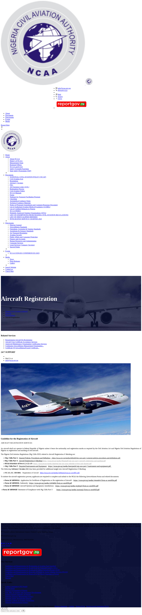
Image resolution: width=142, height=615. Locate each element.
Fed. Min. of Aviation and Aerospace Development (23, 592)
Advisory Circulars (16, 183)
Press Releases (15, 261)
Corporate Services (16, 243)
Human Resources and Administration (23, 241)
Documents (9, 115)
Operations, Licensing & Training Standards (25, 229)
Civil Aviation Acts (16, 179)
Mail (59, 94)
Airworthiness (10, 315)
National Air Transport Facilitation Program (25, 197)
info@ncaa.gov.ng (64, 88)
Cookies (71, 606)
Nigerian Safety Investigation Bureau (18, 598)
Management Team (16, 163)
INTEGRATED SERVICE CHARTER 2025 (26, 219)
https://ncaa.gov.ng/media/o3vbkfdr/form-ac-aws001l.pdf (50, 483)
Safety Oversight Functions (19, 169)
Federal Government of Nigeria (16, 590)
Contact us (9, 269)
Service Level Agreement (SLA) (97, 606)
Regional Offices (16, 165)
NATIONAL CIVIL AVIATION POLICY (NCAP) (28, 177)
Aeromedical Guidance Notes (20, 201)
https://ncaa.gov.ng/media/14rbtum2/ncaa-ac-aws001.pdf (60, 473)
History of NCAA (16, 161)
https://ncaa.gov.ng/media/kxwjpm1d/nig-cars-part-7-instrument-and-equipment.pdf (79, 466)
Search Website (10, 267)
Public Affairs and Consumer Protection (24, 237)
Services (8, 313)
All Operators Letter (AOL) (19, 187)
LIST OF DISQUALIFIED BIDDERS (23, 217)
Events (7, 119)
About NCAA (15, 159)
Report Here (5, 125)
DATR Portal (10, 588)
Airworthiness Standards (18, 227)
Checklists (13, 199)
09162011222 (62, 90)
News (12, 259)
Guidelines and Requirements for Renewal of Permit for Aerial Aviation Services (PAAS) (36, 572)
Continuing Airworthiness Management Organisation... (24, 346)
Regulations (14, 181)
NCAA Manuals (15, 193)
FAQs (60, 99)
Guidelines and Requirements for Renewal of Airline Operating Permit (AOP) (32, 570)
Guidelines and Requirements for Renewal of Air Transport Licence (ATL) (31, 568)
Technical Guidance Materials (20, 203)
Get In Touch (5, 546)
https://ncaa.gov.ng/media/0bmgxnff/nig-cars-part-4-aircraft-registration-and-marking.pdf (74, 461)
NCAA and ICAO (16, 167)
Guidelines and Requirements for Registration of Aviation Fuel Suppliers (30, 566)
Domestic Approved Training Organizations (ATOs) (28, 213)
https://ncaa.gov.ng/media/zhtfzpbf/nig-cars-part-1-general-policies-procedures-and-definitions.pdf (86, 458)
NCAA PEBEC (15, 211)
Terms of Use (80, 606)
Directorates (9, 117)
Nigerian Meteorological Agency (16, 602)
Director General (16, 225)
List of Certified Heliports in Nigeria (22, 209)
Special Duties (15, 247)
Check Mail (9, 271)
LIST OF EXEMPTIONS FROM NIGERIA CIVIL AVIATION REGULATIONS (39, 215)
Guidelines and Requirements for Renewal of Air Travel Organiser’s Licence (32, 574)
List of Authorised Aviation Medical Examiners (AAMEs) (30, 207)
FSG (11, 185)
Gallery (12, 263)
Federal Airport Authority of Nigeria (18, 594)
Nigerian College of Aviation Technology (19, 600)
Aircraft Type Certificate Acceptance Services (21, 342)
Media (7, 121)
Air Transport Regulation (18, 233)
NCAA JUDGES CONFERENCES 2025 (24, 253)
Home (7, 155)
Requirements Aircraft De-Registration (18, 340)
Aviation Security (16, 235)
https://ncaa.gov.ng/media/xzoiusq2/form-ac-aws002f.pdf (77, 490)
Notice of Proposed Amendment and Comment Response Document (34, 205)
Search (60, 97)
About (7, 113)
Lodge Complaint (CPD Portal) (16, 586)
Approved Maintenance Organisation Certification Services (26, 344)
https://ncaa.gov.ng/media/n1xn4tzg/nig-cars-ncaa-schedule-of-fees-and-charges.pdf (62, 464)
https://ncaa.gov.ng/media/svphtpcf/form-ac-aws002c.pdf (76, 486)
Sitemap (8, 578)
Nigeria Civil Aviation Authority (16, 311)
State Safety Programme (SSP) (20, 171)
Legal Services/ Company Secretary (22, 245)
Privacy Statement (61, 606)
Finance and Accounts (17, 239)
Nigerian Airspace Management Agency (19, 596)
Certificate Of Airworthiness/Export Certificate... (22, 348)
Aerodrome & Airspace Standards (21, 231)
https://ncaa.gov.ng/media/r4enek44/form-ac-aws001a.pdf (95, 480)
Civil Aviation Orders (17, 191)
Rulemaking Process (17, 189)
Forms (12, 195)
